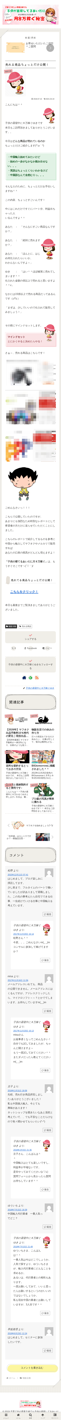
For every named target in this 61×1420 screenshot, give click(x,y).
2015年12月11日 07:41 (18, 875)
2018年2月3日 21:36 (22, 1150)
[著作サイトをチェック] (24, 677)
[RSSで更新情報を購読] (36, 677)
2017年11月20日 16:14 (23, 934)
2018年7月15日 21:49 (23, 1247)
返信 (49, 914)
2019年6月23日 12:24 (17, 1333)
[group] (30, 48)
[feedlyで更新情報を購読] (30, 677)
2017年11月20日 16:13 (23, 1031)
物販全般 (12, 626)
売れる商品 (26, 626)
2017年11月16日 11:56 (18, 980)
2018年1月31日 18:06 (17, 1090)
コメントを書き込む (32, 1367)
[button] (50, 48)
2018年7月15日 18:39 (17, 1210)
